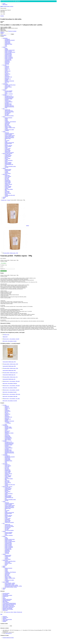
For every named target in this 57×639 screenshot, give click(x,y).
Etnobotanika (7, 550)
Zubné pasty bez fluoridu (9, 152)
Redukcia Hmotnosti (8, 117)
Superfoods (7, 185)
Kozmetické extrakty (8, 98)
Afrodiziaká (7, 553)
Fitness (4, 116)
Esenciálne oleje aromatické (10, 40)
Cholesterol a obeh (8, 155)
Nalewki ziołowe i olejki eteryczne (9, 606)
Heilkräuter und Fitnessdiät (7, 608)
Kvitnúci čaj (7, 66)
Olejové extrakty (8, 100)
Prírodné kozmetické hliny (9, 106)
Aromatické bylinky (8, 54)
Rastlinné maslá (7, 181)
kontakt (4, 3)
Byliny (6, 48)
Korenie (6, 194)
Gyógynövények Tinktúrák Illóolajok (9, 603)
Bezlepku (6, 425)
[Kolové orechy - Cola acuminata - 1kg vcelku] (11, 398)
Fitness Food (7, 123)
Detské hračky (5, 610)
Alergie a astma (7, 154)
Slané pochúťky (8, 438)
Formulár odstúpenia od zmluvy (8, 637)
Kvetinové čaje (7, 73)
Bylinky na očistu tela (9, 546)
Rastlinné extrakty (8, 169)
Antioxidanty (7, 191)
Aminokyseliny (7, 122)
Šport (6, 88)
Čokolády (6, 428)
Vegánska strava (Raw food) (10, 195)
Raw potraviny (7, 430)
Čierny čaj (7, 72)
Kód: (1, 258)
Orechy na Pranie (8, 146)
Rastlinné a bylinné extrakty (10, 50)
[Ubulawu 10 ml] (6, 334)
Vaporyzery (7, 132)
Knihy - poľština (6, 582)
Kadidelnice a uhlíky (8, 44)
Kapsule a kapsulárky (8, 90)
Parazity (6, 161)
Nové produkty (5, 594)
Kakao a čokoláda (8, 186)
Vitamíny (4, 197)
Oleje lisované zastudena (9, 115)
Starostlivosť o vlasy (8, 95)
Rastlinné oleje (7, 109)
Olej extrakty (7, 113)
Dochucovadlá (7, 435)
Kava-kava (7, 178)
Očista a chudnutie (8, 162)
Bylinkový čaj (7, 68)
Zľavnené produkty (6, 593)
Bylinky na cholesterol (9, 547)
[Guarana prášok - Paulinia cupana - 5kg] (10, 376)
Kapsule (4, 89)
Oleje (4, 108)
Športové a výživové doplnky (8, 609)
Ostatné (4, 131)
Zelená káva (7, 75)
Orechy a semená (8, 176)
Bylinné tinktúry (8, 170)
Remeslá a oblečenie (8, 145)
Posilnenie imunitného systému (10, 166)
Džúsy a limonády (8, 439)
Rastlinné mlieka (8, 436)
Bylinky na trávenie (8, 51)
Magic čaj (6, 74)
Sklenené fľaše (7, 151)
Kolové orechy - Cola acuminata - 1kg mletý (10, 392)
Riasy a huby (7, 192)
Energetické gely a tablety (9, 129)
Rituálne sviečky (8, 138)
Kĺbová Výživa (7, 125)
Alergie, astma (7, 85)
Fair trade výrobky (8, 426)
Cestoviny (6, 433)
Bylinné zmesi (7, 551)
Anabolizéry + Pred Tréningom (10, 121)
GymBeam (7, 130)
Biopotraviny (5, 424)
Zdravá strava (5, 174)
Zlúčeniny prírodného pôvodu (10, 84)
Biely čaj (6, 71)
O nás (4, 597)
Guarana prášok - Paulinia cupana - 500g (9, 370)
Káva (6, 82)
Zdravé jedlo (7, 177)
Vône (6, 45)
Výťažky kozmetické (8, 101)
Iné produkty (7, 140)
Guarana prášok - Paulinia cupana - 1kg (9, 374)
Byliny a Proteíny (6, 602)
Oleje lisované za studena (9, 111)
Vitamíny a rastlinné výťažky (10, 127)
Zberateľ (6, 196)
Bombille (6, 79)
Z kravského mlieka (8, 437)
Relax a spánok (7, 158)
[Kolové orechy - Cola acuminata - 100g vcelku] (11, 394)
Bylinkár (6, 49)
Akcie (4, 198)
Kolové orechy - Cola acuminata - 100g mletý (10, 383)
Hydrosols (7, 99)
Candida (6, 159)
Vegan (6, 429)
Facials (6, 144)
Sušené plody (7, 175)
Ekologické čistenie (8, 143)
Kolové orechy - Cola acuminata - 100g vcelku (10, 396)
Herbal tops (7, 552)
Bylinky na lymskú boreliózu (10, 52)
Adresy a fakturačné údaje (7, 619)
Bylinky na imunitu (8, 55)
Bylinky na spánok (8, 53)
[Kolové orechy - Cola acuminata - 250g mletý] (11, 385)
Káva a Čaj (7, 77)
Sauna (6, 46)
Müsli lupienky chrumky (9, 432)
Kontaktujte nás (5, 596)
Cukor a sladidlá (8, 187)
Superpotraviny (7, 180)
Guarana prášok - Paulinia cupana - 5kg (9, 379)
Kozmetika (5, 94)
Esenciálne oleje (8, 112)
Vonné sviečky (7, 42)
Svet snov (6, 167)
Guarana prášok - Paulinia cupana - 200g (9, 366)
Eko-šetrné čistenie (8, 103)
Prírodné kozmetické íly (9, 97)
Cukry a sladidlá (8, 182)
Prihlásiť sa (2, 32)
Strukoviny (7, 431)
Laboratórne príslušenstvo (9, 133)
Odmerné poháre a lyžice (9, 136)
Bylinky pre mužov (8, 545)
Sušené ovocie (7, 183)
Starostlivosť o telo (8, 104)
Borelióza (6, 157)
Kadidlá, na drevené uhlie (9, 142)
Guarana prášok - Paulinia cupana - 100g (9, 361)
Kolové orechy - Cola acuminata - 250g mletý (10, 387)
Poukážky (4, 621)
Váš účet (2, 33)
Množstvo (2, 268)
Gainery (6, 119)
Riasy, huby (7, 179)
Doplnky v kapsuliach (9, 93)
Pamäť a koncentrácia (9, 160)
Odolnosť (6, 172)
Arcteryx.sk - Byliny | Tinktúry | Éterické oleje (14, 612)
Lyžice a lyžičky (8, 148)
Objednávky (5, 616)
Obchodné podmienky (7, 600)
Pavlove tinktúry (8, 173)
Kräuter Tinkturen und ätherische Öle (9, 604)
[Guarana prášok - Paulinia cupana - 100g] (10, 359)
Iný (5, 139)
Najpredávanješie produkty (7, 595)
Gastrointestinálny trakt (9, 164)
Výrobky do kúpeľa (8, 134)
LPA (6, 165)
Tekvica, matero (8, 150)
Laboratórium (7, 149)
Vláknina (6, 188)
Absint (6, 141)
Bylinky (4, 47)
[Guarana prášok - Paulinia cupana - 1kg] (10, 372)
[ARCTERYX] (3, 35)
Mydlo (6, 107)
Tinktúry (4, 168)
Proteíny (6, 118)
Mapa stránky (5, 4)
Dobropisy (4, 618)
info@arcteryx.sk (8, 633)
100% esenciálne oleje (9, 110)
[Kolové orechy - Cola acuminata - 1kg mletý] (11, 338)
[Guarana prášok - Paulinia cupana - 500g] (10, 368)
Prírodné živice (7, 41)
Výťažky (6, 171)
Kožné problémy (8, 156)
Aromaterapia (5, 38)
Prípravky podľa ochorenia (7, 153)
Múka (6, 190)
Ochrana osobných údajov (7, 599)
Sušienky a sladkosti (8, 427)
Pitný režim (7, 124)
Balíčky (4, 566)
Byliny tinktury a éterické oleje (8, 607)
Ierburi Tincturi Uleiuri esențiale (8, 605)
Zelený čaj (7, 67)
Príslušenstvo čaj (8, 78)
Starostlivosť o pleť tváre (9, 105)
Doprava (4, 598)
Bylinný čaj (7, 406)
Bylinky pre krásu (8, 548)
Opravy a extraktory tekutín (10, 135)
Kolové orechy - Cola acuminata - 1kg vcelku (10, 400)
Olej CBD (7, 114)
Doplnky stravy (5, 83)
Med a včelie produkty (9, 189)
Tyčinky (6, 128)
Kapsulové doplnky (8, 86)
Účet (1, 614)
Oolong (6, 69)
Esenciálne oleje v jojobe (9, 96)
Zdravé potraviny (8, 193)
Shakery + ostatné (8, 126)
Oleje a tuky (7, 434)
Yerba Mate (7, 81)
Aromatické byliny (8, 549)
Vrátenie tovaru (5, 617)
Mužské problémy (8, 163)
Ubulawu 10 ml (5, 336)
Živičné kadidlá (7, 43)
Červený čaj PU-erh (8, 76)
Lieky (6, 92)
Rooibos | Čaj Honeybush (9, 80)
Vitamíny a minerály (8, 184)
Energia (6, 87)
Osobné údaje (5, 620)
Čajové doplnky (8, 70)
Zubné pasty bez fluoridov (9, 137)
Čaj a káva (4, 405)
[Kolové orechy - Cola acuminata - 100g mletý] (11, 381)
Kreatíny (6, 120)
